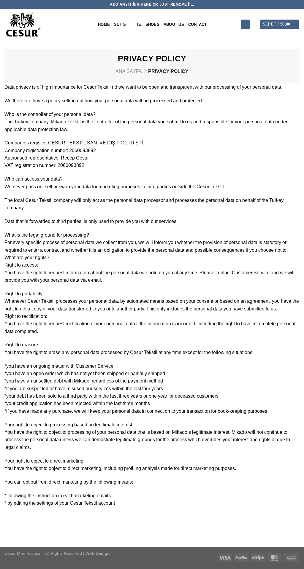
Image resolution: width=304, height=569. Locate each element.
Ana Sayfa (128, 71)
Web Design (97, 553)
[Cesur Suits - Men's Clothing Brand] (46, 24)
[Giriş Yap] (245, 24)
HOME (104, 25)
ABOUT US (174, 25)
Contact (197, 25)
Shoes (152, 25)
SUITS (120, 25)
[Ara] (234, 24)
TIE (138, 25)
